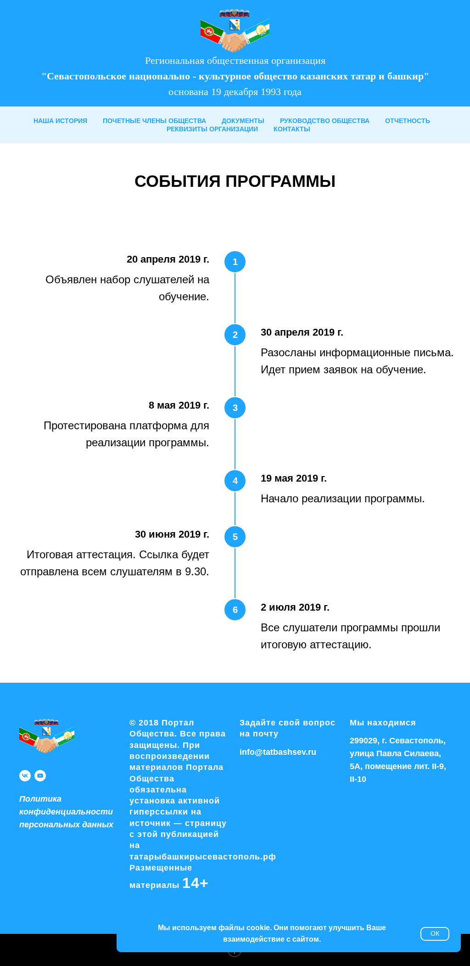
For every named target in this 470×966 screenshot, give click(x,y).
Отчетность (407, 120)
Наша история (60, 120)
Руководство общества (324, 120)
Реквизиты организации (212, 129)
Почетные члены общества (154, 120)
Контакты (292, 129)
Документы (243, 120)
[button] (66, 811)
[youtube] (40, 775)
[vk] (25, 775)
